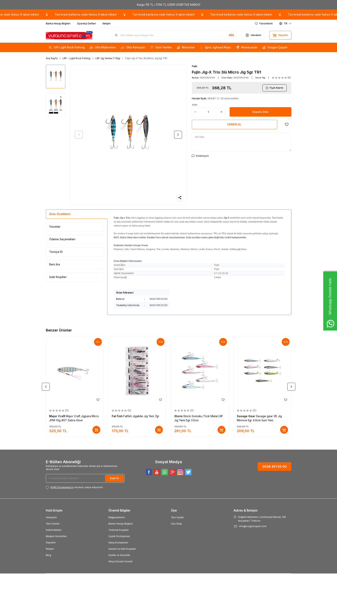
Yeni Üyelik (177, 517)
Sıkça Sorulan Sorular (120, 561)
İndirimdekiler (54, 529)
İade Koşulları (57, 277)
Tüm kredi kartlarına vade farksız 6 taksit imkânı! (79, 14)
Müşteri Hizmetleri (56, 536)
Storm (178, 416)
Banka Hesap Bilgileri (120, 523)
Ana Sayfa (51, 58)
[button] (79, 135)
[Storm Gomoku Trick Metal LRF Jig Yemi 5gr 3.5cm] (200, 370)
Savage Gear (246, 416)
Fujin (194, 66)
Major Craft (57, 416)
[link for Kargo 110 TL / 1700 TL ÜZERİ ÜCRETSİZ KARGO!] (168, 4)
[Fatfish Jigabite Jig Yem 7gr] (137, 370)
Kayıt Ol (114, 478)
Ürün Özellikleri (60, 214)
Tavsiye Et (56, 251)
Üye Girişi (176, 523)
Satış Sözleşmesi (118, 542)
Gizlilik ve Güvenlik (119, 555)
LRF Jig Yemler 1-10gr (107, 58)
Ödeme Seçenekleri (62, 239)
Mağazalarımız (116, 517)
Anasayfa (51, 517)
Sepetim (51, 542)
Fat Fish (117, 416)
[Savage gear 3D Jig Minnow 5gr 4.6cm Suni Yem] (262, 370)
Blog (48, 555)
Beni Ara (54, 264)
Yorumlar (54, 226)
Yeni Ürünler (53, 523)
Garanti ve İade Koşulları (122, 548)
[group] (128, 134)
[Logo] (69, 35)
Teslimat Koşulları (118, 529)
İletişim (50, 548)
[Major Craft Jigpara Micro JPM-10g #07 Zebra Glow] (74, 370)
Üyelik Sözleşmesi (119, 536)
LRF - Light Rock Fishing (76, 58)
